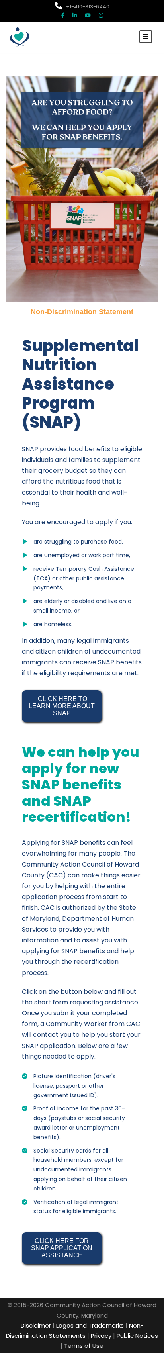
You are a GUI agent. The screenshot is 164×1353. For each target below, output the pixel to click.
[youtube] (88, 15)
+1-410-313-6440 (87, 6)
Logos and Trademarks (90, 1325)
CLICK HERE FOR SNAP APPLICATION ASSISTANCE (62, 1248)
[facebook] (62, 15)
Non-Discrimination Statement (82, 312)
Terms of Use (83, 1345)
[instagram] (101, 15)
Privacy (101, 1335)
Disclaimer (36, 1325)
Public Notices (137, 1335)
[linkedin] (74, 15)
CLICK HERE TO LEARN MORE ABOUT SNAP (62, 706)
